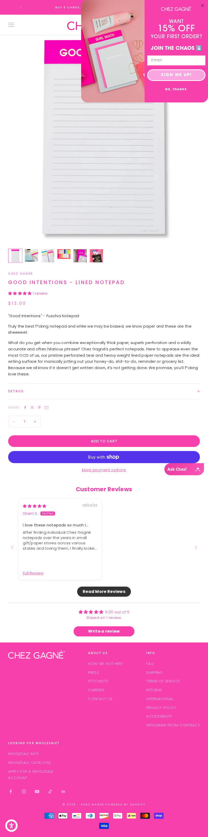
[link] (176, 8)
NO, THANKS (176, 89)
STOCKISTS (98, 681)
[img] (34, 506)
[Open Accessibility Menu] (11, 825)
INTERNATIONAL (160, 698)
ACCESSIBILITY (159, 716)
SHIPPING (154, 672)
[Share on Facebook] (25, 407)
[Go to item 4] (64, 254)
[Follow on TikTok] (50, 791)
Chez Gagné (20, 273)
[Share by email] (46, 407)
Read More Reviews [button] (104, 591)
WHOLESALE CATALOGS (29, 762)
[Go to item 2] (31, 255)
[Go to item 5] (80, 256)
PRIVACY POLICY (161, 707)
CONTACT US (100, 698)
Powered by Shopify (125, 804)
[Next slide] (196, 547)
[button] (20, 293)
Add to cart (104, 441)
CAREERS (96, 690)
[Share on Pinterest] (39, 407)
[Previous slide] (12, 547)
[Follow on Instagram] (23, 791)
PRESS (93, 672)
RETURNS (154, 690)
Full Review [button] (33, 573)
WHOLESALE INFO (23, 753)
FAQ (150, 663)
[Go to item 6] (96, 256)
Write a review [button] (104, 631)
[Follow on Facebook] (10, 791)
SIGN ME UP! (176, 75)
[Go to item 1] (15, 256)
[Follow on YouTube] (37, 791)
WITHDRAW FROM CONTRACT (173, 725)
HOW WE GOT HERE (105, 663)
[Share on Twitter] (32, 407)
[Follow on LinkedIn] (63, 791)
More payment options (104, 470)
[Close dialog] (202, 6)
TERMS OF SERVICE (163, 681)
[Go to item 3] (48, 256)
